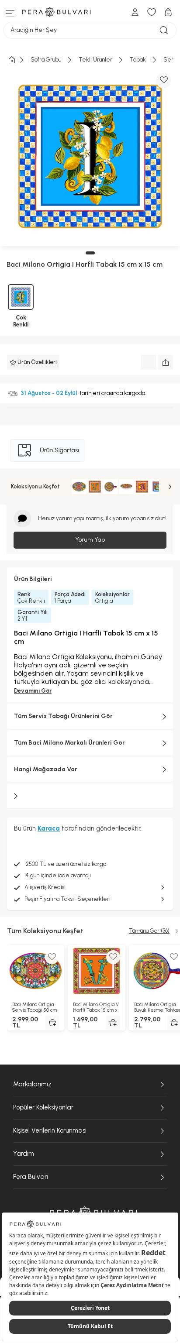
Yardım (23, 1154)
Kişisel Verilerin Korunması (50, 1130)
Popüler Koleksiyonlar (43, 1107)
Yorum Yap (90, 539)
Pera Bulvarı (30, 1177)
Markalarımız (32, 1084)
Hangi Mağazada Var (45, 769)
